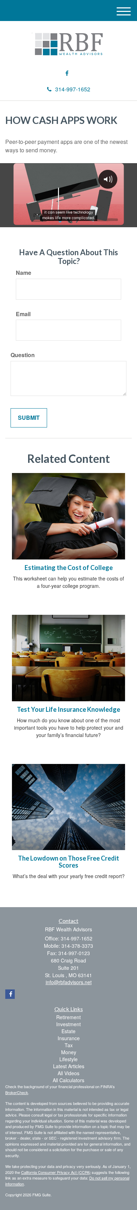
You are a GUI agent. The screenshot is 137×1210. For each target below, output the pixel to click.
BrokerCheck (16, 1092)
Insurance (69, 1038)
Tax (69, 1045)
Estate (68, 1031)
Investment (68, 1024)
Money (68, 1052)
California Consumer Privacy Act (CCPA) (56, 1172)
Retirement (68, 1017)
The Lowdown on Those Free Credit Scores (68, 861)
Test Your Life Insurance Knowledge (68, 709)
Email (23, 314)
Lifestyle (68, 1059)
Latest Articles (68, 1066)
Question (23, 355)
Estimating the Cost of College (69, 567)
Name (23, 273)
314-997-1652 (72, 89)
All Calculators (68, 1080)
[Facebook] (66, 73)
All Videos (68, 1073)
